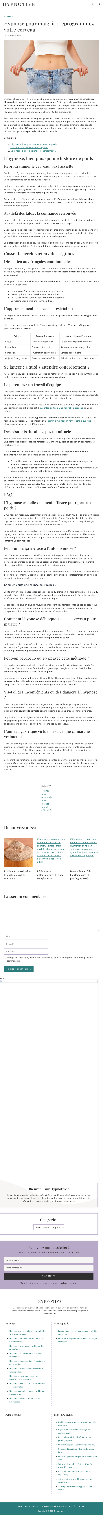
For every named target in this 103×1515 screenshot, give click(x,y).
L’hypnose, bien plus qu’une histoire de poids (33, 144)
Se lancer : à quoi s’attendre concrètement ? (33, 150)
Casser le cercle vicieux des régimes (29, 147)
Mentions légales (28, 1506)
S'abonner (49, 1276)
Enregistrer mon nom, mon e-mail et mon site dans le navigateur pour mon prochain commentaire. (50, 959)
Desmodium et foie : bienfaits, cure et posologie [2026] (81, 875)
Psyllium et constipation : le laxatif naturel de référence (18, 875)
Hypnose (8, 16)
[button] (92, 4)
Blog (82, 1506)
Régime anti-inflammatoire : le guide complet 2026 (50, 875)
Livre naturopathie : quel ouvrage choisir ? (76, 1444)
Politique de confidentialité (58, 1506)
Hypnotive (19, 4)
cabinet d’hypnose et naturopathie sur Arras (69, 420)
